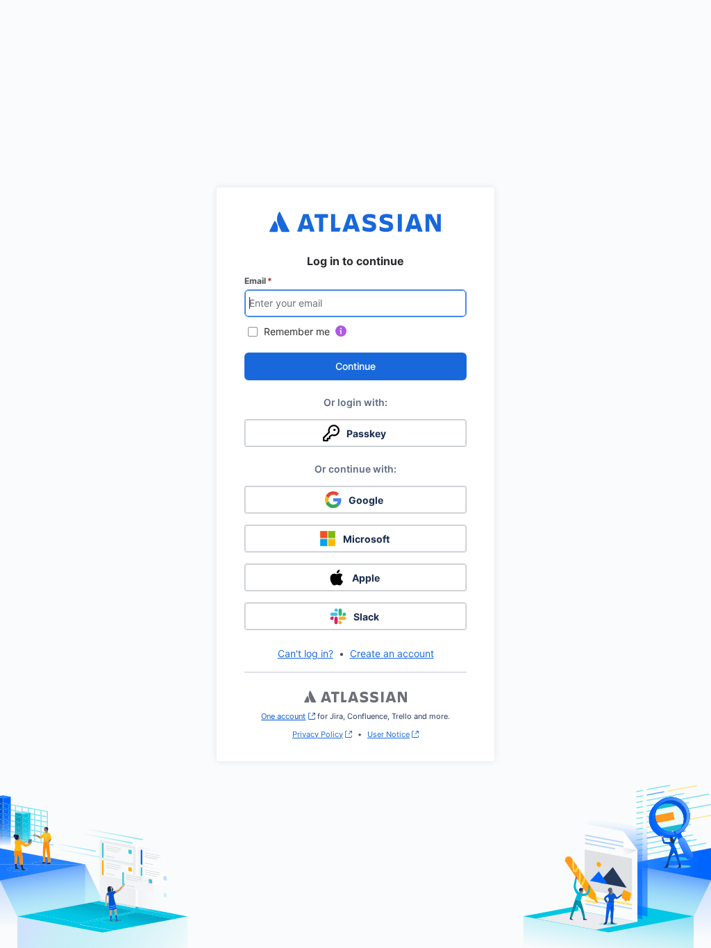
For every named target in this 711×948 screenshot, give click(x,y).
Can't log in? (305, 653)
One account (288, 716)
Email (258, 281)
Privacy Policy (317, 734)
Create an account (392, 653)
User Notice (388, 734)
